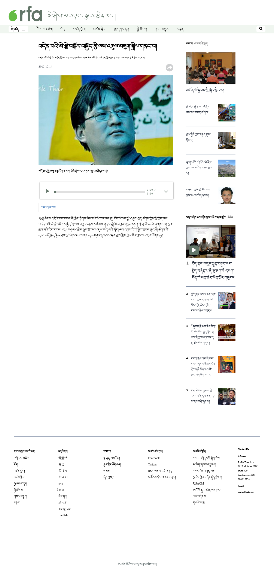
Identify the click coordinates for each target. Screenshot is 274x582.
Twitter (152, 464)
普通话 (62, 458)
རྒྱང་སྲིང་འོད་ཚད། (112, 464)
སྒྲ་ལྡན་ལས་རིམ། (111, 458)
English (63, 515)
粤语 (61, 464)
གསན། (106, 471)
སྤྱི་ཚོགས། (142, 29)
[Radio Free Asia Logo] (62, 14)
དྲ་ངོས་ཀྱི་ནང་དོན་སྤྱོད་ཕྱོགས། (207, 477)
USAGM (198, 483)
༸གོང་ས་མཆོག (44, 29)
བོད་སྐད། (62, 496)
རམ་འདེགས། (199, 496)
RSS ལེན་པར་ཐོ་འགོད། (160, 471)
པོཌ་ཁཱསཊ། (108, 477)
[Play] (49, 192)
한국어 (62, 477)
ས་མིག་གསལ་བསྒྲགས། (204, 464)
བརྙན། (180, 29)
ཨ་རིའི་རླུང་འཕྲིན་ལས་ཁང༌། (207, 490)
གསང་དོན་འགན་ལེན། (204, 471)
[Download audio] (166, 191)
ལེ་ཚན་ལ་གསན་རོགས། (48, 207)
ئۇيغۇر (62, 502)
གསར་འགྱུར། (162, 29)
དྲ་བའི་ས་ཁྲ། (199, 502)
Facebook (154, 458)
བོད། (62, 29)
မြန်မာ (62, 471)
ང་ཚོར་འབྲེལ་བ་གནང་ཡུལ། (162, 477)
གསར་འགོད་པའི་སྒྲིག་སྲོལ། (206, 458)
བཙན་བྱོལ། (79, 29)
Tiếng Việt (64, 509)
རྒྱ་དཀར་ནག (121, 29)
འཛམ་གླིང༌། (99, 29)
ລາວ (60, 483)
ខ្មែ (61, 490)
